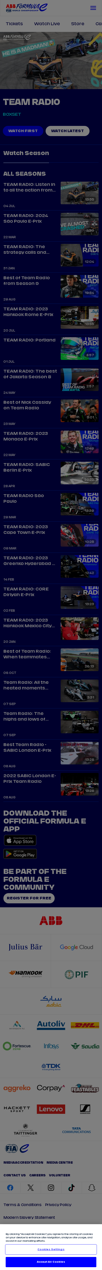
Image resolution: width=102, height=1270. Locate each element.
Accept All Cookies (51, 1262)
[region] (51, 1247)
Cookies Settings (50, 1249)
